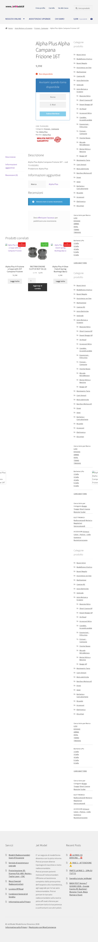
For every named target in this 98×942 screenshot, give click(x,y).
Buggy (84, 506)
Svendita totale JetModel (80, 878)
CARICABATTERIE (80, 263)
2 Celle (76, 243)
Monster (77, 512)
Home (10, 28)
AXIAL (76, 227)
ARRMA (76, 224)
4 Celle (76, 249)
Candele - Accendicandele (85, 118)
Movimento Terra (83, 160)
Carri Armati (81, 164)
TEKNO (76, 229)
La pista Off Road (16, 889)
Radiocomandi (79, 520)
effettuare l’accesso (46, 217)
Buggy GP (83, 156)
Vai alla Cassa (63, 8)
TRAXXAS (77, 232)
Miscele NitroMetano (84, 143)
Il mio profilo (40, 8)
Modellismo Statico (84, 59)
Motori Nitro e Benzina (84, 150)
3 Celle (76, 246)
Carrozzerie (82, 540)
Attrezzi (86, 531)
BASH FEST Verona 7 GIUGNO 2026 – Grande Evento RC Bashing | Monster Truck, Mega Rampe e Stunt (79, 889)
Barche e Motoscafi (84, 173)
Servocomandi (79, 526)
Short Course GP (85, 100)
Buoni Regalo (82, 63)
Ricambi (80, 193)
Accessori (80, 197)
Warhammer (81, 72)
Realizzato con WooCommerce (42, 927)
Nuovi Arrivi (81, 54)
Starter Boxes (84, 138)
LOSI (75, 218)
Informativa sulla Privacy (19, 901)
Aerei (79, 182)
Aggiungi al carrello (37, 287)
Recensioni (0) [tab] (11, 175)
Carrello (52, 8)
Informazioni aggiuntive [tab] (11, 166)
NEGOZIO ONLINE (13, 19)
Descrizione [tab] (10, 157)
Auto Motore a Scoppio (23, 28)
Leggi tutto (14, 281)
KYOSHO (77, 221)
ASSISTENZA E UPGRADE (40, 19)
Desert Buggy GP (86, 104)
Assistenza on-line (84, 67)
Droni (79, 177)
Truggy (76, 509)
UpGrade (80, 85)
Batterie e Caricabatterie (82, 187)
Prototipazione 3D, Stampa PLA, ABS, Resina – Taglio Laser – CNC (20, 873)
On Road (82, 109)
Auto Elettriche (83, 80)
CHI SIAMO (59, 19)
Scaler (83, 512)
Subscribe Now (52, 113)
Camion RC (81, 76)
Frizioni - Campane (41, 28)
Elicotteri (80, 206)
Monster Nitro (84, 96)
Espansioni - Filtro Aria (84, 125)
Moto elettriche (83, 169)
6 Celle (76, 255)
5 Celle (76, 252)
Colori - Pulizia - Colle (82, 534)
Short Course (85, 509)
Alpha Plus (43, 132)
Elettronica (81, 201)
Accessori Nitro (85, 113)
